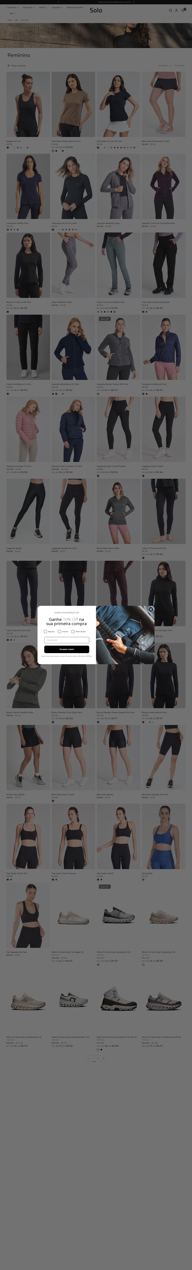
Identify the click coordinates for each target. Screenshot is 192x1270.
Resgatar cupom (67, 649)
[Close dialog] (150, 609)
